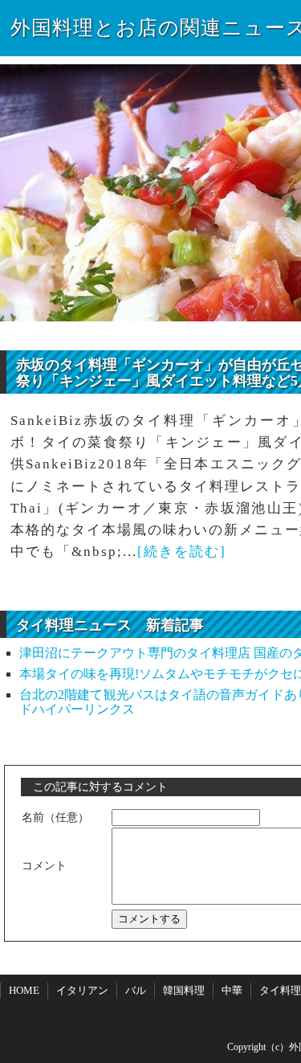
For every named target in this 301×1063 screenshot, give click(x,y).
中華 (232, 990)
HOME (24, 990)
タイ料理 (280, 990)
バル (135, 990)
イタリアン (82, 990)
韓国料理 (184, 990)
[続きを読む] (181, 551)
